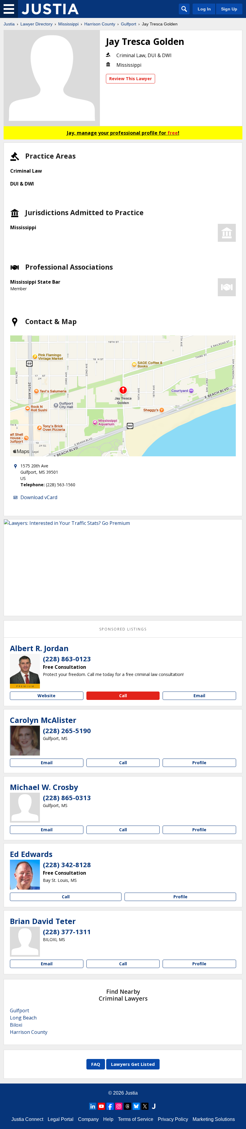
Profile (199, 762)
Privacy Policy (173, 1119)
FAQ (95, 1064)
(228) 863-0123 (67, 658)
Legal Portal (61, 1119)
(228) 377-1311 (67, 931)
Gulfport (128, 24)
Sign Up (229, 9)
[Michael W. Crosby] (25, 808)
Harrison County (99, 24)
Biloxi (16, 1025)
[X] (144, 1106)
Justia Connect (27, 1119)
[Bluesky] (136, 1106)
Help (108, 1119)
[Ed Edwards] (25, 875)
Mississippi (68, 24)
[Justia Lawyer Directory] (50, 9)
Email (199, 695)
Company (88, 1119)
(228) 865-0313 (67, 797)
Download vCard (38, 497)
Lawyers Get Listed (133, 1064)
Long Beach (23, 1017)
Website (47, 695)
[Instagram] (118, 1106)
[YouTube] (101, 1106)
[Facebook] (110, 1106)
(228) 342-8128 (67, 864)
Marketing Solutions (214, 1119)
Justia (9, 24)
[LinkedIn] (92, 1106)
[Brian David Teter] (25, 942)
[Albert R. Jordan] (25, 669)
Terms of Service (135, 1119)
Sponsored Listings (123, 629)
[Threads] (127, 1106)
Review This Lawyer (130, 78)
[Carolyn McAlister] (25, 741)
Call (123, 695)
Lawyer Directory (36, 24)
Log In (204, 9)
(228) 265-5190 (67, 730)
